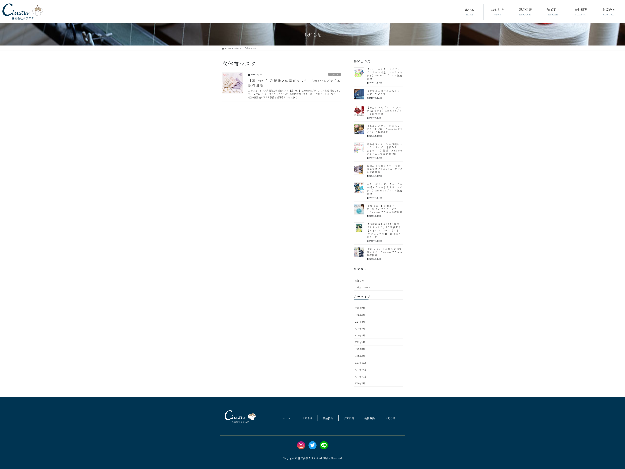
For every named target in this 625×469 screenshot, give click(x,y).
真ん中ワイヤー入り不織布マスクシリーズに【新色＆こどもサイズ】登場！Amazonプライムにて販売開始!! (385, 148)
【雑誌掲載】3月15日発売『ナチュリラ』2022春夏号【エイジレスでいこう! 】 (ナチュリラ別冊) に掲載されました (384, 230)
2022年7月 (360, 342)
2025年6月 (360, 315)
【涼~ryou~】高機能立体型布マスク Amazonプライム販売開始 (385, 252)
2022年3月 (360, 349)
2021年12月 (360, 362)
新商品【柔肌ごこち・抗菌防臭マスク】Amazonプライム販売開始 (385, 169)
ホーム (286, 418)
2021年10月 (360, 376)
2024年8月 (360, 321)
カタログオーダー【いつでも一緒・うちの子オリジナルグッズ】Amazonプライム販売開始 (385, 188)
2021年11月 (360, 369)
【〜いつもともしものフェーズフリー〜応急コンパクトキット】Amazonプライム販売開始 (385, 73)
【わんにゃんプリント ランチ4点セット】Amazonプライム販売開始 (384, 110)
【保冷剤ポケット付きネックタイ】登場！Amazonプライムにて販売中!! (385, 129)
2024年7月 (360, 328)
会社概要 (369, 418)
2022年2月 (360, 356)
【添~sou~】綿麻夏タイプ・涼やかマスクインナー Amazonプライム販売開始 (385, 209)
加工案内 (349, 418)
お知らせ (334, 74)
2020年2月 (360, 383)
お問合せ (390, 418)
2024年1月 (360, 335)
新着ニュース (363, 287)
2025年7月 (360, 308)
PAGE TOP (608, 452)
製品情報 (328, 418)
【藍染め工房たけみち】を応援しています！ (383, 92)
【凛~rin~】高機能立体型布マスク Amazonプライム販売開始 (294, 83)
